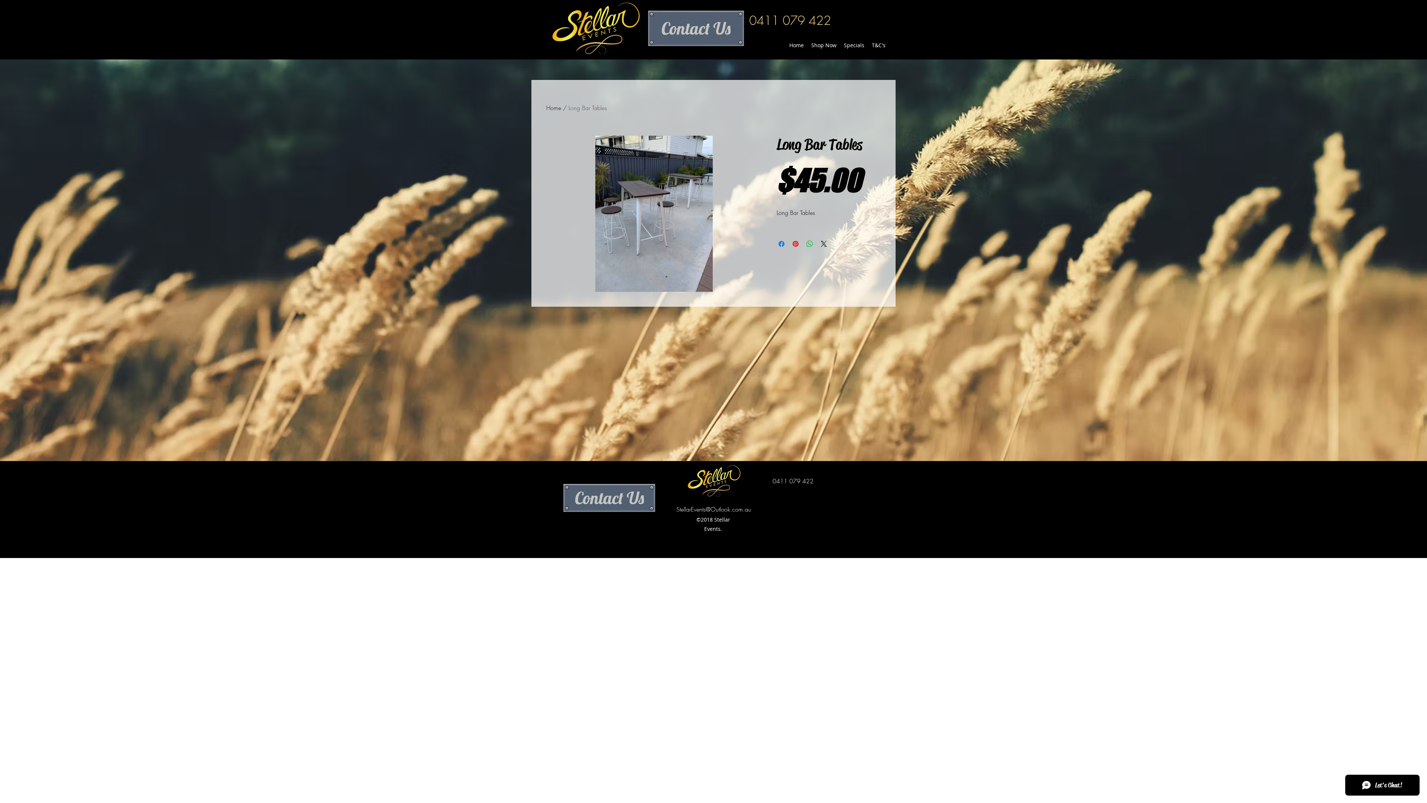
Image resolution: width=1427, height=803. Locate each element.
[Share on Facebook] (781, 243)
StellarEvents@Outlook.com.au (713, 509)
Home (553, 108)
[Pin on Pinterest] (795, 243)
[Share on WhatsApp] (809, 243)
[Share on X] (823, 243)
